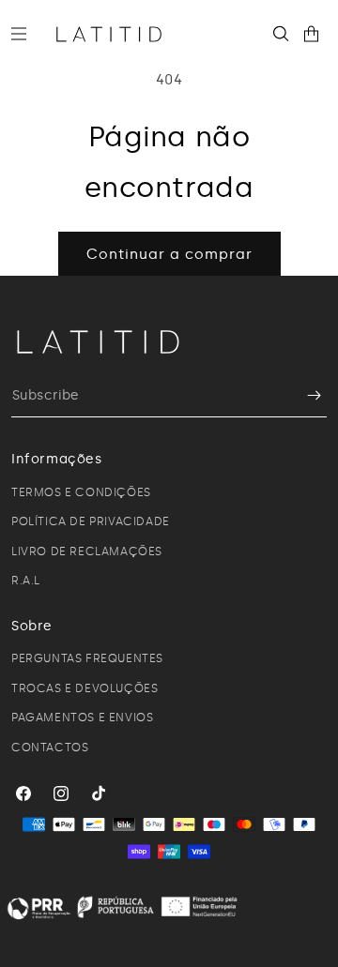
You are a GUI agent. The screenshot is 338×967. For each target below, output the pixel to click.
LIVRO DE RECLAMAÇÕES (86, 551)
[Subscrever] (305, 395)
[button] (26, 34)
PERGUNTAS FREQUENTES (87, 658)
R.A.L (25, 580)
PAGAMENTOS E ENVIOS (82, 717)
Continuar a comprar (169, 254)
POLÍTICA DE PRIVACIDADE (90, 521)
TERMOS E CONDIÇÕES (81, 492)
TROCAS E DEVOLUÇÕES (84, 688)
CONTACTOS (49, 747)
